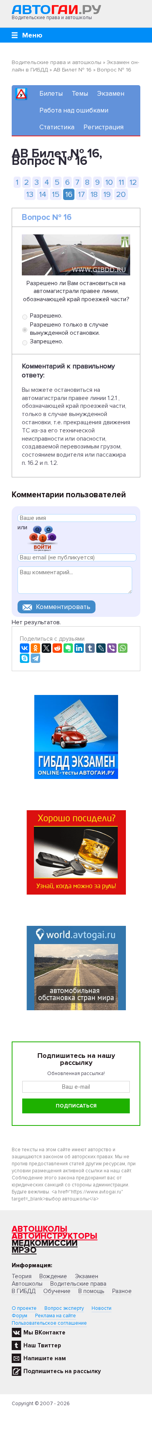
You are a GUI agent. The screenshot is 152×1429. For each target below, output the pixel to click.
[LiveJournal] (101, 648)
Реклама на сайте (55, 1316)
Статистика (56, 127)
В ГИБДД (23, 1291)
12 (133, 182)
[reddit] (57, 648)
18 (94, 194)
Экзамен (110, 93)
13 (30, 194)
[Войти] (42, 538)
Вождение (53, 1276)
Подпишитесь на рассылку (62, 1371)
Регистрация (103, 127)
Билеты (51, 93)
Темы (80, 93)
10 (109, 182)
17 (81, 194)
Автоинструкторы (54, 1236)
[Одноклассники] (35, 648)
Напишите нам (44, 1358)
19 (107, 194)
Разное (122, 1291)
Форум (19, 1316)
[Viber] (112, 648)
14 (42, 194)
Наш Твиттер (42, 1345)
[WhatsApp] (122, 648)
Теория (22, 1276)
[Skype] (24, 658)
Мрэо (24, 1250)
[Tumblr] (90, 648)
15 (56, 194)
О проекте (24, 1308)
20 (121, 194)
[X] (46, 648)
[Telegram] (35, 658)
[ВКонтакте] (24, 648)
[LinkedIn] (79, 648)
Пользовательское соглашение (49, 1323)
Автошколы (39, 1229)
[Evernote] (68, 648)
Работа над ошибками (73, 110)
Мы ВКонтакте (44, 1332)
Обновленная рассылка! (76, 1073)
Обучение (57, 1291)
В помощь (91, 1291)
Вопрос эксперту (64, 1308)
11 (121, 182)
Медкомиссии (45, 1243)
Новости (101, 1308)
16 (68, 194)
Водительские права (78, 1283)
